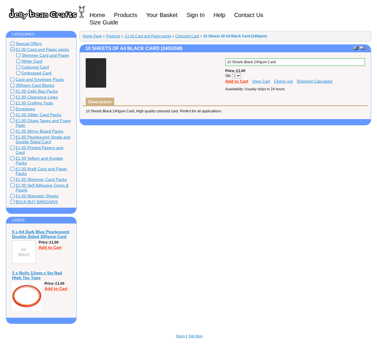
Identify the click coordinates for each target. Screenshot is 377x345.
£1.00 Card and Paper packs (42, 49)
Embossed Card (37, 73)
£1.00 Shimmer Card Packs (41, 179)
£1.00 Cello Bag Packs (37, 91)
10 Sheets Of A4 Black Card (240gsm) (235, 36)
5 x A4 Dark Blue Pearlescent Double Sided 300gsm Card (41, 234)
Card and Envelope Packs (40, 79)
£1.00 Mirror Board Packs (39, 131)
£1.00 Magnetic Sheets (37, 196)
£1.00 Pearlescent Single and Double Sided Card (43, 139)
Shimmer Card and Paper (45, 55)
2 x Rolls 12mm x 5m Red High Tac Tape (37, 275)
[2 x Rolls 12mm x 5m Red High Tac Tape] (27, 310)
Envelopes (25, 108)
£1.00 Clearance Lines (37, 97)
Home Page (92, 36)
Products (113, 36)
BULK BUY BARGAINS (37, 201)
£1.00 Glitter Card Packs (38, 114)
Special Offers (29, 43)
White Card (32, 61)
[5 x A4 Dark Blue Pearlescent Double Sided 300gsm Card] (24, 263)
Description (100, 101)
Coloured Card (35, 67)
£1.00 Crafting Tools (34, 103)
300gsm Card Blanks (35, 85)
